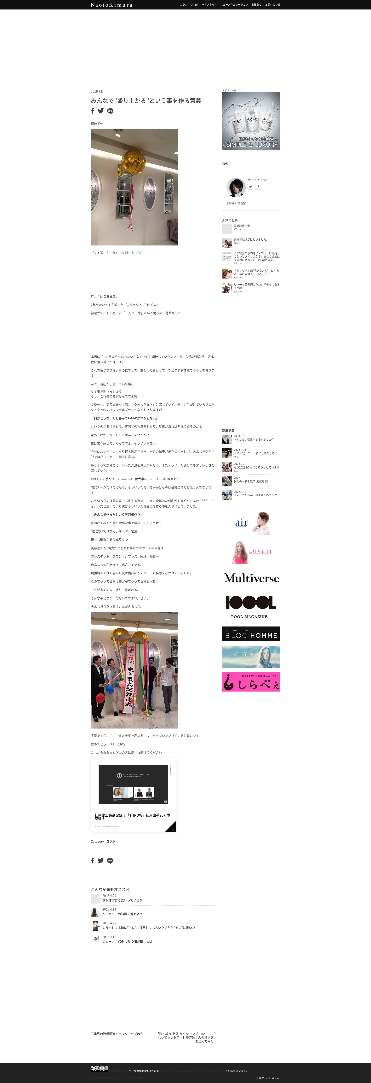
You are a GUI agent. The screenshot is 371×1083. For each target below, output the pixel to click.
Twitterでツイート (120, 1077)
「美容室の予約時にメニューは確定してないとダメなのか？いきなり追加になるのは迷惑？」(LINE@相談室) (257, 256)
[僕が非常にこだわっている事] (95, 902)
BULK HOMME (251, 121)
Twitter (250, 187)
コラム (183, 4)
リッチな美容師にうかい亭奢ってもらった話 (257, 286)
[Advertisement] (185, 44)
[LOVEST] (251, 562)
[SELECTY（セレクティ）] (251, 666)
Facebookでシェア (101, 1077)
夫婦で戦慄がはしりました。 (251, 239)
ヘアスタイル (209, 4)
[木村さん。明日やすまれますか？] (227, 443)
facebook (258, 187)
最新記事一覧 (242, 225)
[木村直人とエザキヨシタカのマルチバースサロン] (251, 586)
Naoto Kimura (111, 5)
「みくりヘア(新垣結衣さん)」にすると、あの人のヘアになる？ (256, 272)
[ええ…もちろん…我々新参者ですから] (227, 499)
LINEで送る (136, 1077)
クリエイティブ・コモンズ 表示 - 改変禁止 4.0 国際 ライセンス (192, 1071)
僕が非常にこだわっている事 (122, 900)
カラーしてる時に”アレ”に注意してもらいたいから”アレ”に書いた (148, 927)
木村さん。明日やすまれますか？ (254, 439)
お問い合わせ (272, 4)
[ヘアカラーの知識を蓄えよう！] (95, 916)
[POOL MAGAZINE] (251, 621)
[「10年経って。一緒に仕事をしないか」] (227, 457)
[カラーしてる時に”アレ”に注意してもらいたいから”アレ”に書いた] (95, 929)
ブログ (194, 4)
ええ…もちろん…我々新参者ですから (257, 495)
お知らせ (257, 4)
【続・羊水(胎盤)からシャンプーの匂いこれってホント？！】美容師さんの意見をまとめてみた (185, 1037)
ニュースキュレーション (234, 4)
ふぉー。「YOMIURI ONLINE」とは (127, 941)
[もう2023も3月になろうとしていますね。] (227, 471)
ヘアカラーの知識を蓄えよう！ (124, 914)
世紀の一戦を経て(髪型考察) (251, 481)
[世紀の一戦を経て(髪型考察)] (227, 485)
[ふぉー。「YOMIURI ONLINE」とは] (95, 940)
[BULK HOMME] (251, 640)
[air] (251, 534)
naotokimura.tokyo (118, 1071)
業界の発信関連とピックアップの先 (118, 1033)
